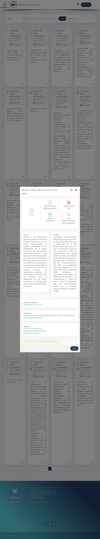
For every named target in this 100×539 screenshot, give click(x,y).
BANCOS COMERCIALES (33, 329)
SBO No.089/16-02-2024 (33, 305)
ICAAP (31, 341)
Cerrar (74, 348)
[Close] (76, 190)
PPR (24, 341)
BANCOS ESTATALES (32, 333)
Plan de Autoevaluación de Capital (47, 341)
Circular (31, 215)
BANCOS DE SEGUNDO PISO (35, 331)
